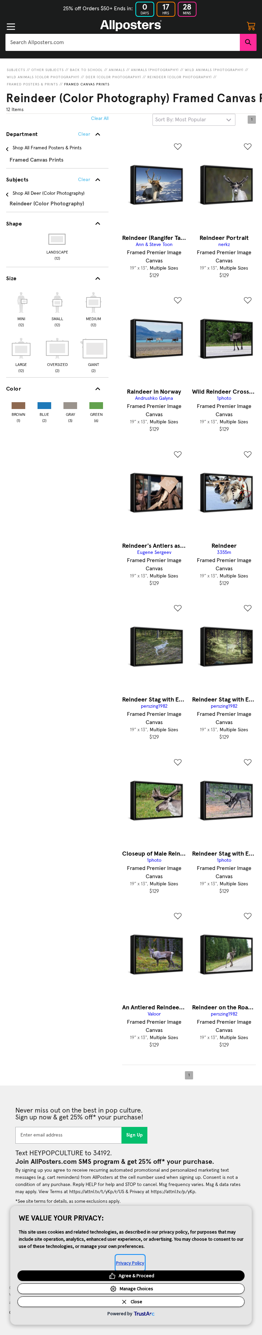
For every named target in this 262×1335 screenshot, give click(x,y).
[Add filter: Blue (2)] (44, 404)
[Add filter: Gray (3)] (70, 404)
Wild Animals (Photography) (214, 70)
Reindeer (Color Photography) (179, 77)
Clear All (99, 118)
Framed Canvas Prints (87, 84)
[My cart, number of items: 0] (251, 25)
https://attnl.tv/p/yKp (173, 1191)
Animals (117, 70)
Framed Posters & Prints (32, 84)
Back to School (86, 70)
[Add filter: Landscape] (57, 239)
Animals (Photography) (155, 70)
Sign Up (134, 1135)
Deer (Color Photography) (113, 77)
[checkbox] (21, 308)
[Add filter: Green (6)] (96, 404)
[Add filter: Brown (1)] (18, 404)
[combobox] (122, 42)
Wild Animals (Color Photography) (43, 77)
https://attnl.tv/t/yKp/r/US (96, 1191)
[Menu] (10, 26)
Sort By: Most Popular (180, 119)
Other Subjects (47, 70)
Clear (84, 179)
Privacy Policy (130, 1263)
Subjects (16, 70)
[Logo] (131, 25)
